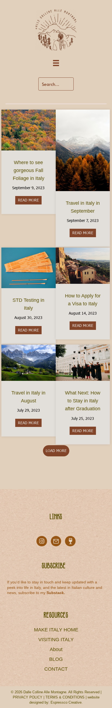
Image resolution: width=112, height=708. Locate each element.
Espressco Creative (66, 702)
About (56, 649)
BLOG (56, 659)
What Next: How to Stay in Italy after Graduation (82, 400)
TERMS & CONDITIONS (65, 697)
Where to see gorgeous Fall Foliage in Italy (28, 170)
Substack (55, 592)
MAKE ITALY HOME (56, 629)
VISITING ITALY (56, 639)
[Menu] (56, 63)
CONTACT (56, 669)
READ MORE (30, 200)
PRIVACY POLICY (27, 697)
